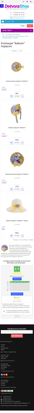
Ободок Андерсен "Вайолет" (17, 128)
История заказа (4, 382)
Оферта (2, 349)
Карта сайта (3, 358)
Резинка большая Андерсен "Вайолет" (17, 174)
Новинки (3, 369)
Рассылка (3, 385)
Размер (3, 87)
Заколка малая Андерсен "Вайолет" (17, 81)
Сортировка (14, 50)
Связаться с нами (5, 355)
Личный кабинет (4, 380)
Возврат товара (4, 356)
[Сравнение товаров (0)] (23, 1)
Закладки (3, 383)
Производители (4, 364)
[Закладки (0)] (27, 1)
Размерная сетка (4, 348)
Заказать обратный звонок (17, 18)
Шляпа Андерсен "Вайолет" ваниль (17, 221)
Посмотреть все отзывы (17, 294)
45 (21, 50)
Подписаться (17, 336)
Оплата (2, 346)
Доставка (3, 344)
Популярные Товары (5, 365)
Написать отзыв (17, 278)
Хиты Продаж (4, 367)
